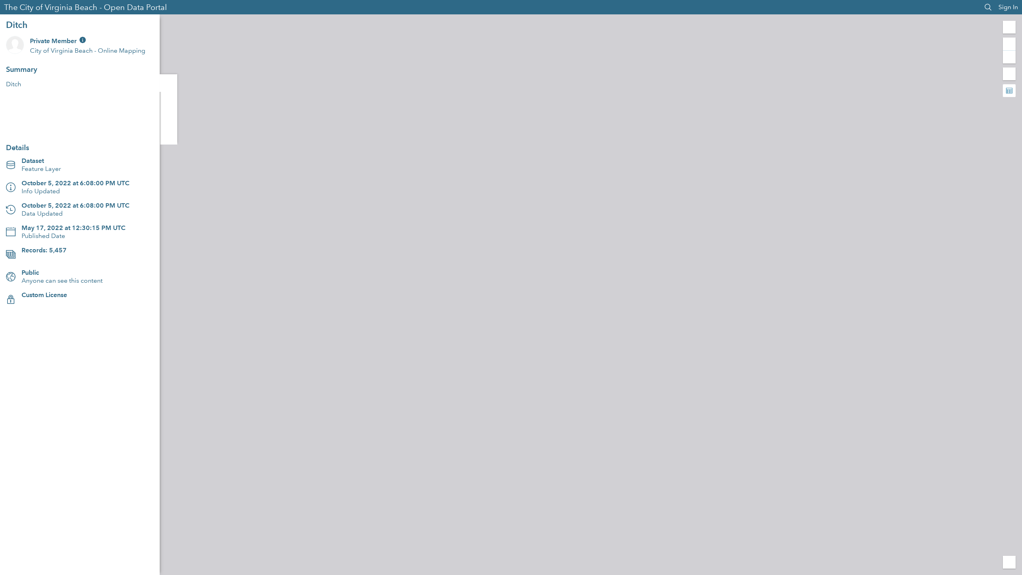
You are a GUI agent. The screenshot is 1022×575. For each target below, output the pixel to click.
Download (80, 126)
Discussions (168, 100)
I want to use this (29, 567)
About (168, 83)
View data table (44, 258)
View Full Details (79, 107)
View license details (50, 303)
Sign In (1008, 7)
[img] (83, 40)
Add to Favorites (168, 136)
